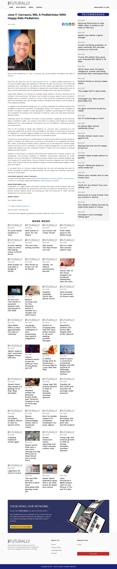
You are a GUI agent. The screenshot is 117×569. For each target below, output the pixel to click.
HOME (11, 7)
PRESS (31, 7)
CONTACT (39, 7)
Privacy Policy (56, 547)
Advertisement (56, 550)
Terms (53, 544)
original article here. (57, 213)
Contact (54, 553)
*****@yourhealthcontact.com (19, 206)
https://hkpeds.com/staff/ (50, 181)
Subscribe (93, 554)
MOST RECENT (21, 7)
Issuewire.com (42, 81)
